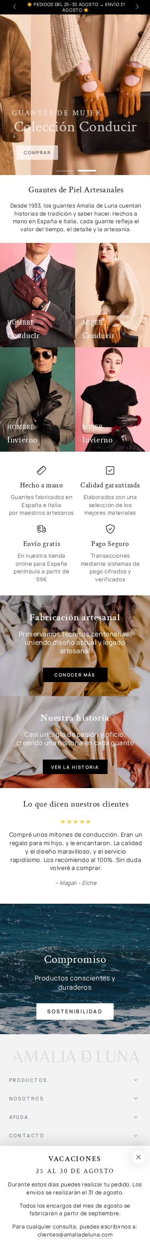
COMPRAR (51, 153)
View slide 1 (65, 167)
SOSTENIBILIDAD (74, 1002)
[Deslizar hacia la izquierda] (15, 7)
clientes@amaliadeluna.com (75, 1234)
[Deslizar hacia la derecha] (136, 7)
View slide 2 (87, 167)
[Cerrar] (138, 1157)
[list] (76, 525)
